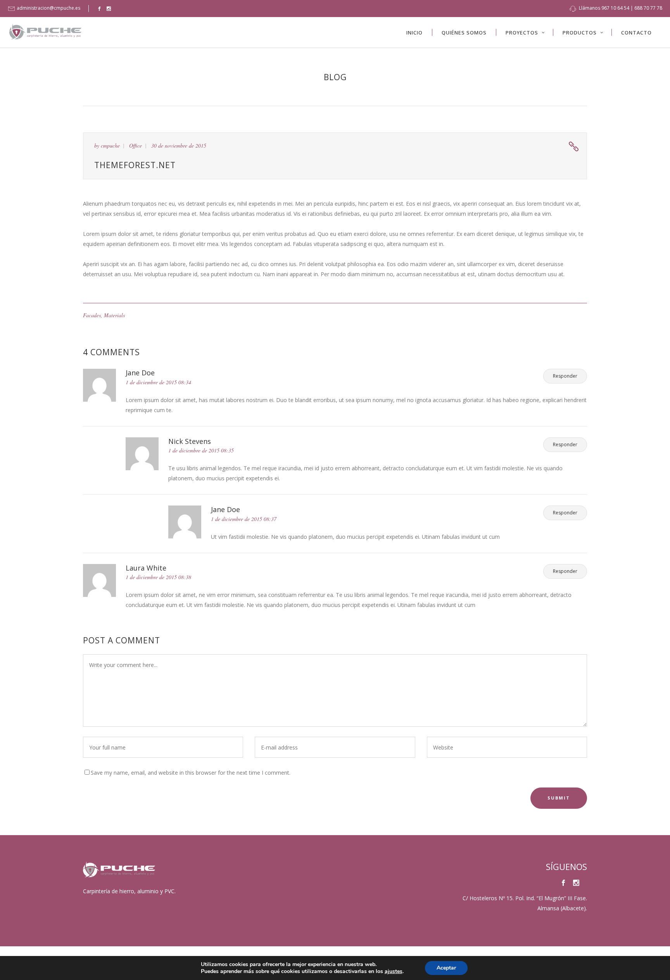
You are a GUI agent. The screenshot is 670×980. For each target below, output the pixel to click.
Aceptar (446, 967)
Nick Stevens (189, 441)
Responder (565, 376)
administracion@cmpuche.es (48, 8)
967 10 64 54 (615, 8)
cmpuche (110, 145)
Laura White (146, 568)
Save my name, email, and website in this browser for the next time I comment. (190, 772)
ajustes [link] (393, 971)
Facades (92, 315)
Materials (114, 315)
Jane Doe (140, 372)
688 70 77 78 (648, 8)
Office (135, 145)
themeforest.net (135, 165)
